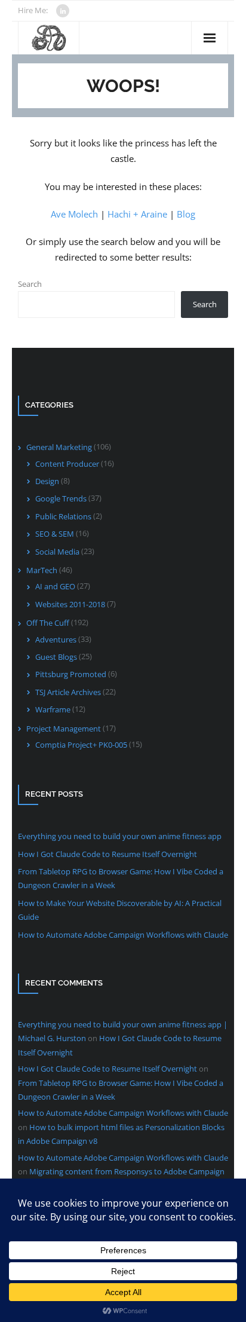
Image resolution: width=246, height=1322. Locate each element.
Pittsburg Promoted (70, 674)
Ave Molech (74, 214)
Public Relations (63, 516)
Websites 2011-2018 (70, 604)
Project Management (63, 728)
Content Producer (67, 463)
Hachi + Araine (137, 214)
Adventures (55, 639)
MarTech (41, 570)
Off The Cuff (47, 622)
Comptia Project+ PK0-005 (81, 744)
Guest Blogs (56, 656)
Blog (186, 214)
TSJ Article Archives (68, 692)
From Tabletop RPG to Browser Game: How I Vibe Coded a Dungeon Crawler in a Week (120, 878)
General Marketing (59, 447)
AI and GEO (55, 586)
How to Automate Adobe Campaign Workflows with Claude (123, 934)
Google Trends (61, 498)
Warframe (52, 709)
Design (47, 481)
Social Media (57, 551)
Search (30, 284)
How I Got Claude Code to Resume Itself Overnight (107, 854)
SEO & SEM (54, 533)
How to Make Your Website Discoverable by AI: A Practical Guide (120, 910)
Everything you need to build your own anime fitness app (120, 836)
